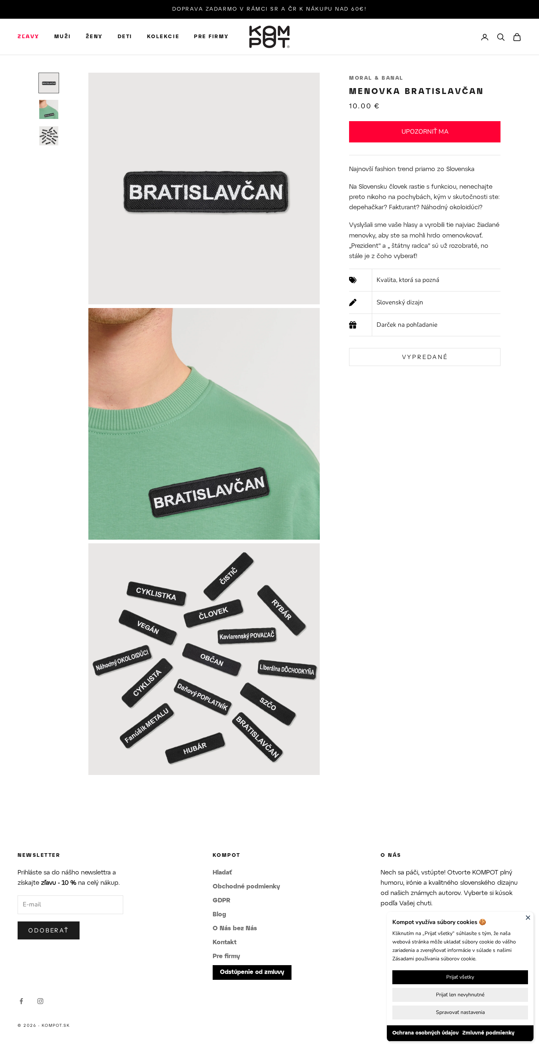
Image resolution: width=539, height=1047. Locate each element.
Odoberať (48, 930)
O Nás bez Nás (235, 928)
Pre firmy (211, 37)
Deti (125, 37)
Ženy (94, 37)
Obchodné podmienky (246, 887)
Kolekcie (163, 37)
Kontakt (224, 942)
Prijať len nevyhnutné (460, 994)
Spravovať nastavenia (460, 1012)
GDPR (221, 900)
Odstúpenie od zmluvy (252, 972)
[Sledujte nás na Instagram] (40, 1001)
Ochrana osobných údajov (425, 1033)
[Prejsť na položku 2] (48, 109)
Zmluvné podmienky (488, 1033)
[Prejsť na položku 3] (48, 136)
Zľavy (29, 37)
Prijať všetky (460, 977)
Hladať (222, 873)
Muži (62, 37)
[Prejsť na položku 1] (48, 83)
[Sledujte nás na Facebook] (21, 1001)
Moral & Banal (376, 78)
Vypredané (425, 357)
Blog (219, 914)
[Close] (528, 917)
